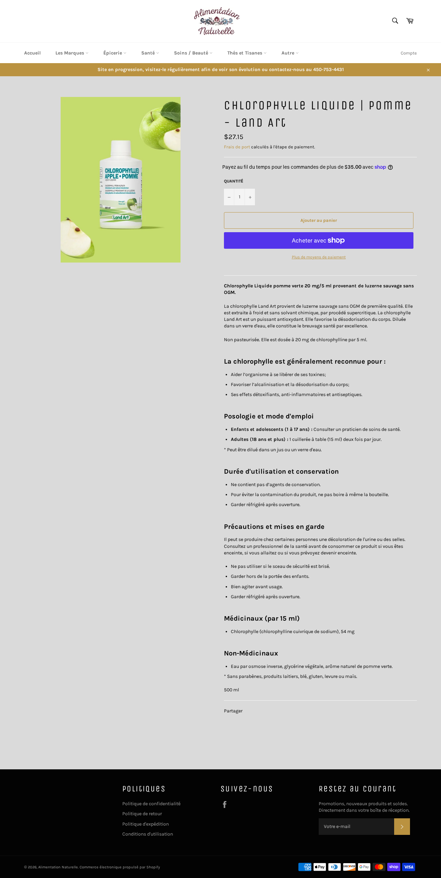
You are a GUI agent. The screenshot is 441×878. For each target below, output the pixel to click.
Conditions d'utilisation (147, 834)
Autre (288, 53)
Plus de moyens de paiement (319, 257)
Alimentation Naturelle (58, 867)
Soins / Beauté (191, 53)
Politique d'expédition (145, 824)
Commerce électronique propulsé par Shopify (120, 867)
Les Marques (70, 53)
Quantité (233, 181)
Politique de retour (142, 814)
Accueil (32, 53)
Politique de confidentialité (151, 804)
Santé (148, 53)
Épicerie (113, 53)
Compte (409, 53)
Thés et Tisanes (245, 53)
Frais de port (237, 146)
